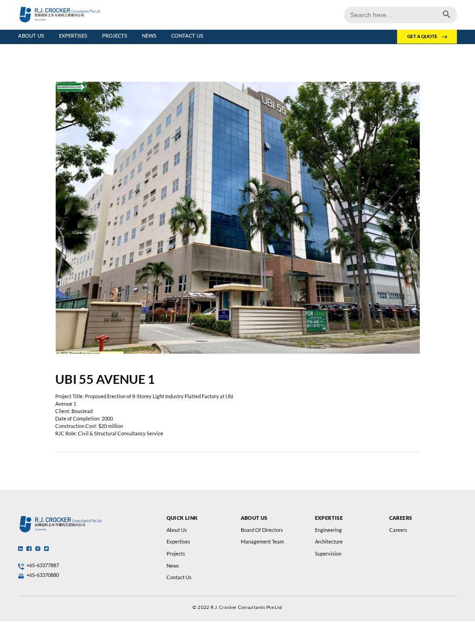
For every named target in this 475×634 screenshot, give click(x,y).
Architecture (329, 541)
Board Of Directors (262, 530)
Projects (114, 35)
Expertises (73, 35)
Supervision (328, 553)
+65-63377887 (42, 565)
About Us (31, 35)
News (149, 35)
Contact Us (187, 35)
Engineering (328, 530)
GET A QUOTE (422, 36)
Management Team (262, 541)
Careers (398, 530)
